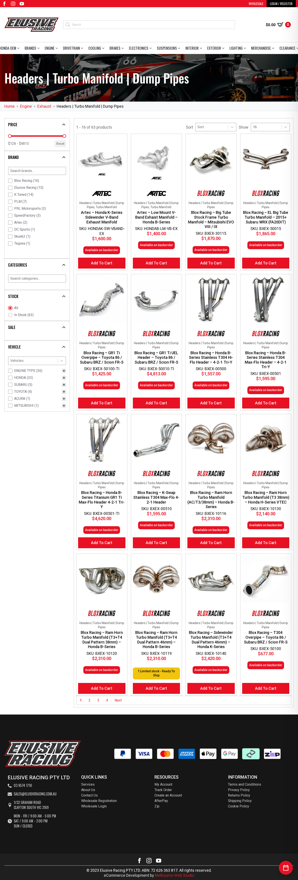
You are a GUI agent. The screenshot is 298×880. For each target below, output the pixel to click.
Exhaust (44, 106)
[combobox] (33, 361)
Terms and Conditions (244, 784)
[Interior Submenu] (202, 48)
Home (9, 106)
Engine (50, 48)
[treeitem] (37, 371)
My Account (163, 784)
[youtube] (22, 4)
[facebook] (4, 4)
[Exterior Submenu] (224, 48)
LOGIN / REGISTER (281, 3)
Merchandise (261, 48)
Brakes (115, 48)
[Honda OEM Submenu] (19, 48)
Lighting (236, 48)
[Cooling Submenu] (104, 48)
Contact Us (89, 795)
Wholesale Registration (99, 801)
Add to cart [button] (101, 263)
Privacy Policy (239, 790)
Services (88, 784)
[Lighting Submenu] (245, 48)
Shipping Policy (240, 801)
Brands (30, 48)
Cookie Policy (238, 806)
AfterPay (161, 801)
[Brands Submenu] (39, 48)
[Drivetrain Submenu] (83, 48)
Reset (60, 143)
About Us (88, 790)
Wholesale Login (94, 806)
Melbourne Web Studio (174, 875)
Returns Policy (239, 795)
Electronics (138, 48)
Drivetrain (71, 48)
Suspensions (167, 48)
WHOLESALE (256, 3)
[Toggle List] (62, 361)
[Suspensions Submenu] (180, 48)
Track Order (163, 790)
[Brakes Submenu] (123, 48)
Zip (156, 806)
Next (118, 700)
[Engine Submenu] (57, 48)
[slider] (10, 136)
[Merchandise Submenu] (274, 48)
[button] (37, 181)
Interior (192, 48)
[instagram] (13, 4)
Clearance (287, 48)
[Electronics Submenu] (151, 48)
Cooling (94, 48)
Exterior (214, 48)
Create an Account (168, 795)
